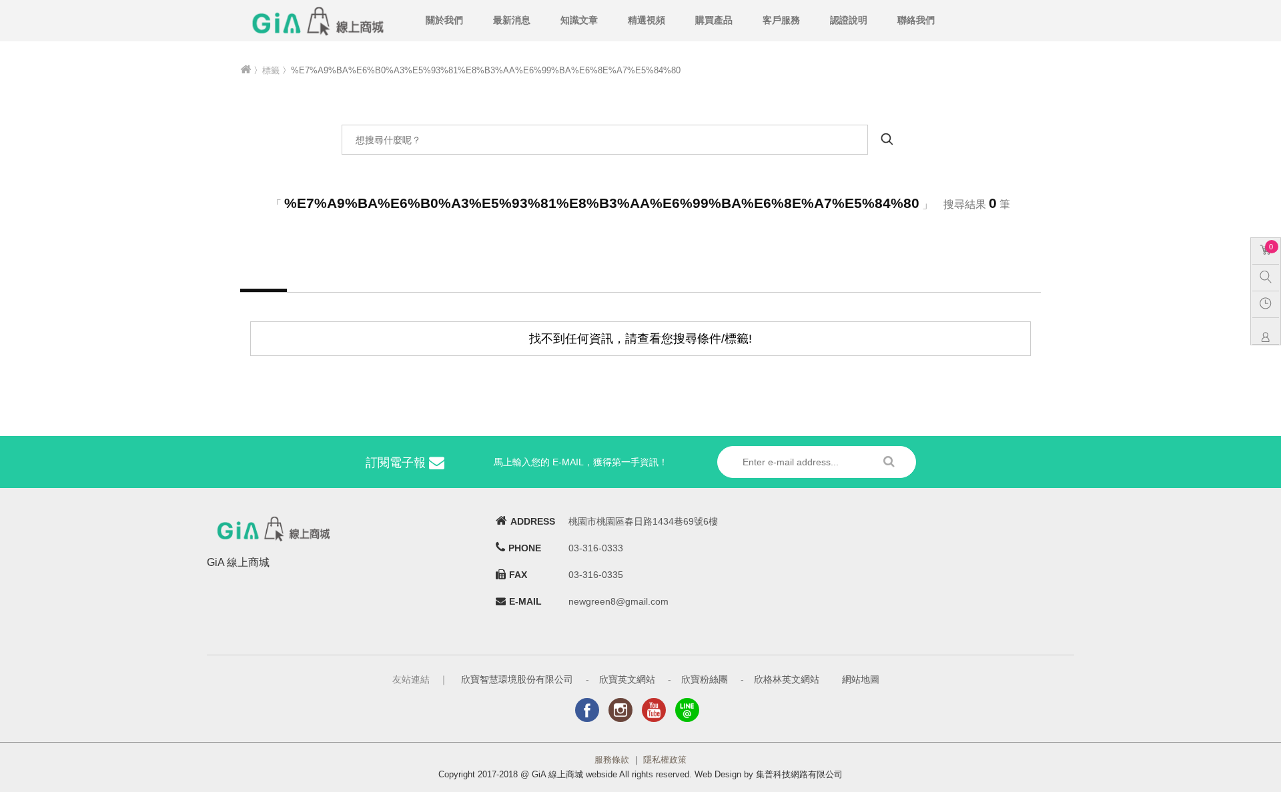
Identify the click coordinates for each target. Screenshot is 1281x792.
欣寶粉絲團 (704, 679)
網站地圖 (860, 679)
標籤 (271, 70)
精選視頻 (646, 20)
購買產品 (714, 20)
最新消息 (511, 20)
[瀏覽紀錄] (1269, 303)
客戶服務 (781, 20)
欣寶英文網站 (627, 679)
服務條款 (611, 760)
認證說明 (848, 20)
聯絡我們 (916, 20)
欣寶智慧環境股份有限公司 (517, 679)
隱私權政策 (665, 760)
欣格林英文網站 (786, 679)
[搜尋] (1269, 276)
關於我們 (444, 20)
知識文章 (579, 20)
